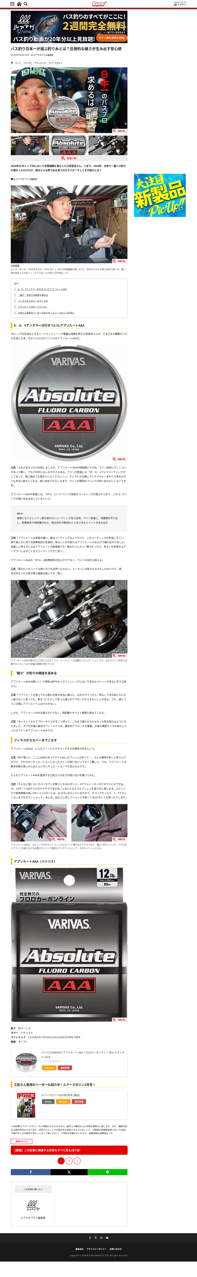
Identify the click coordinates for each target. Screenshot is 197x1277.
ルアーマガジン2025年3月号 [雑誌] (60, 1095)
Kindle (48, 1101)
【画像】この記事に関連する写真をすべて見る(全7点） (47, 1150)
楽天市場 (65, 1067)
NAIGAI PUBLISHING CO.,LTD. (96, 1255)
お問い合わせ (116, 1248)
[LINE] (107, 1172)
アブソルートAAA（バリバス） (31, 306)
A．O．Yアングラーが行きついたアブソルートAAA (40, 289)
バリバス (28, 62)
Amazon (49, 1067)
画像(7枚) (72, 158)
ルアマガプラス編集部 (43, 54)
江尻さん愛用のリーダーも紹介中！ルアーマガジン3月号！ (44, 312)
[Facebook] (31, 1172)
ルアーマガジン (55, 62)
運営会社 (79, 1248)
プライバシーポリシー (96, 1248)
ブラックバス (40, 62)
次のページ (21, 1141)
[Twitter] (69, 1172)
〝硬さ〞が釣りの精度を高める (31, 295)
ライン (18, 62)
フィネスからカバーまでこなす (31, 300)
